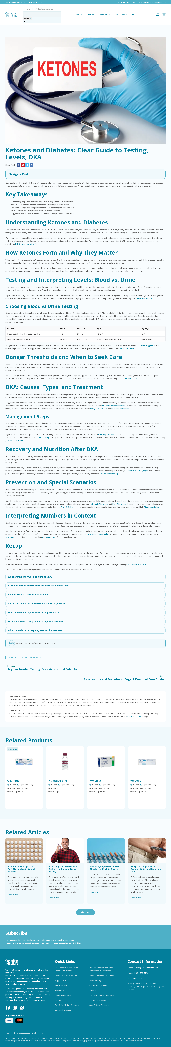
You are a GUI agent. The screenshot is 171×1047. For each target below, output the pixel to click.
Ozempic (13, 780)
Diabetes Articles (151, 507)
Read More (13, 894)
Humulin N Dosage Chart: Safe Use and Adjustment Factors (21, 869)
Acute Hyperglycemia (146, 345)
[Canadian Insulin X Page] (21, 1008)
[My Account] (158, 15)
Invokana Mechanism (120, 408)
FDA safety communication (113, 405)
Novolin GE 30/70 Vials (98, 534)
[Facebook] (18, 165)
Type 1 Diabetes (68, 507)
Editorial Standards (135, 716)
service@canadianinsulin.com (146, 967)
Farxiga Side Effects (98, 408)
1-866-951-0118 (138, 978)
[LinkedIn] (31, 165)
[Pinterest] (23, 165)
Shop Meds (79, 14)
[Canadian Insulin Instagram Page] (14, 1008)
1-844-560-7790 (141, 973)
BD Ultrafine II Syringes (138, 470)
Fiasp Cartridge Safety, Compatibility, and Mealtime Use (146, 869)
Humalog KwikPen (106, 434)
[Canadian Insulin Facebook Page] (7, 1008)
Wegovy (135, 780)
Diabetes (12, 657)
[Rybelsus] (106, 762)
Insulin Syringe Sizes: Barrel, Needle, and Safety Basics (105, 867)
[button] (85, 174)
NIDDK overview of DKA (25, 244)
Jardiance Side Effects (14, 440)
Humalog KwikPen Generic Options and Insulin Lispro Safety (63, 869)
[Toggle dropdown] (95, 14)
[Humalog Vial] (65, 762)
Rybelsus (95, 780)
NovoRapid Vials (12, 537)
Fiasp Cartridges (49, 537)
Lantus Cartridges (43, 437)
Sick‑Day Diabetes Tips (109, 473)
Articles (132, 14)
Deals (115, 14)
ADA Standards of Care (128, 378)
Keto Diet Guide (127, 348)
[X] (27, 165)
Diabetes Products (144, 298)
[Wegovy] (147, 762)
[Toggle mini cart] (164, 14)
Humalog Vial (57, 780)
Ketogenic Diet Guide (99, 504)
